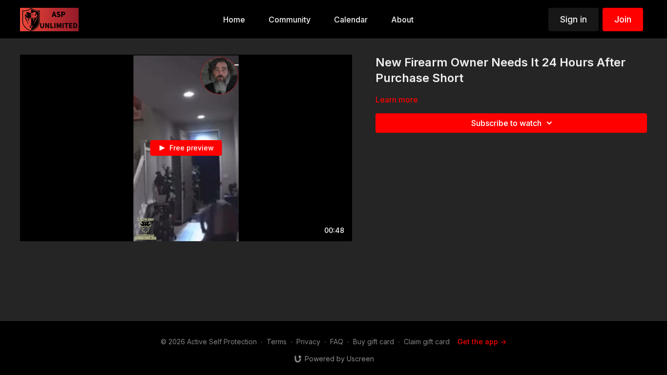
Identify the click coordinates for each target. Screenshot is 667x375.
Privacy (308, 341)
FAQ (336, 341)
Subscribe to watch (506, 123)
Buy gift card (373, 341)
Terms (277, 341)
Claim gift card (427, 341)
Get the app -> (482, 341)
